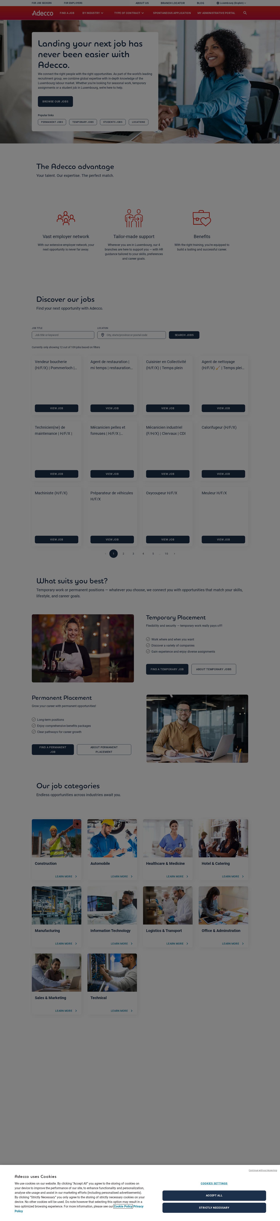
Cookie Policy (123, 1206)
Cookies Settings (214, 1183)
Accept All (214, 1195)
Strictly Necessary (214, 1207)
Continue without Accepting (263, 1170)
